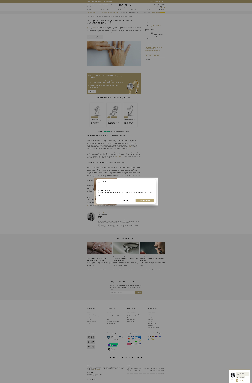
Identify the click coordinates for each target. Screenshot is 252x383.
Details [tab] (126, 186)
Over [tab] (146, 186)
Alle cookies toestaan (145, 200)
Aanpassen (125, 200)
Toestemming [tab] (106, 186)
